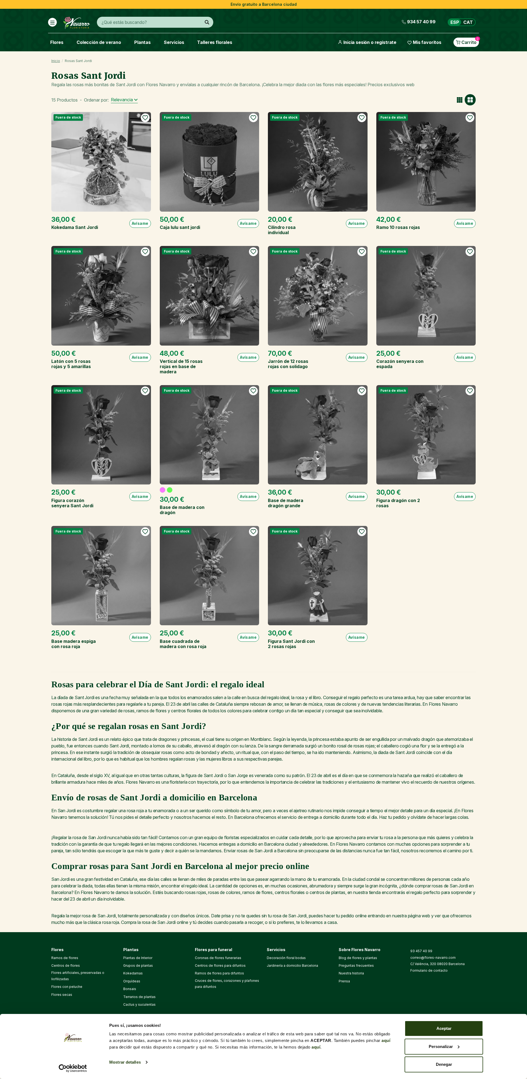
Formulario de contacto (429, 970)
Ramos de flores (64, 958)
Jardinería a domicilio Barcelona (292, 965)
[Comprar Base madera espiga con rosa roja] (101, 576)
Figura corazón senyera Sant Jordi (72, 503)
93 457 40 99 (421, 951)
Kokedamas (133, 973)
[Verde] (169, 490)
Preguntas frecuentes (356, 965)
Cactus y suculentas (139, 1004)
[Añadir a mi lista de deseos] (145, 117)
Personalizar (441, 1046)
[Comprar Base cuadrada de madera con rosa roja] (209, 576)
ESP (454, 22)
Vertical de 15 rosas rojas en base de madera (181, 366)
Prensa (344, 981)
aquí (386, 1040)
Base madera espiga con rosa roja (73, 643)
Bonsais (129, 989)
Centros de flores (65, 965)
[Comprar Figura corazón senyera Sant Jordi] (101, 435)
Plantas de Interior (137, 958)
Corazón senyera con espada (400, 363)
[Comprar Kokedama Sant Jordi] (101, 162)
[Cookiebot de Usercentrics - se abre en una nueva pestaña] (73, 1068)
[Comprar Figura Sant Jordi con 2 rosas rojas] (318, 576)
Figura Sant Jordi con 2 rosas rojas (291, 643)
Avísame (140, 223)
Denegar (444, 1064)
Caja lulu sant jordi (180, 227)
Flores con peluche (66, 987)
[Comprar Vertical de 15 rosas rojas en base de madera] (209, 296)
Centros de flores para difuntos (220, 965)
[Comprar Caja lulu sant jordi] (209, 162)
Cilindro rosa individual (282, 230)
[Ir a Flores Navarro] (76, 21)
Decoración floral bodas (286, 958)
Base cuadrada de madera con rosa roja (183, 643)
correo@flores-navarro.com (433, 957)
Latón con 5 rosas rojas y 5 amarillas (71, 363)
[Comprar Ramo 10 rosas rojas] (426, 162)
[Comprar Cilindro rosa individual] (318, 162)
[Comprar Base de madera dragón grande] (318, 435)
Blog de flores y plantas (358, 958)
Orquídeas (131, 981)
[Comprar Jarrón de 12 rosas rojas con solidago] (318, 296)
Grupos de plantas (138, 965)
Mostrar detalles (125, 1062)
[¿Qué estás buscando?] (207, 22)
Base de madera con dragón (182, 510)
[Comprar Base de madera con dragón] (209, 435)
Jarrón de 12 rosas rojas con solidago (288, 363)
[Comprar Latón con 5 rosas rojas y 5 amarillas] (101, 296)
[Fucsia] (162, 490)
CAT (468, 22)
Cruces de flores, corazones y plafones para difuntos (227, 984)
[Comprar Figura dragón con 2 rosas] (426, 435)
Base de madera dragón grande (285, 503)
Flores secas (61, 995)
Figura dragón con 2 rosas (398, 503)
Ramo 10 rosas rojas (398, 227)
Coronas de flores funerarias (218, 958)
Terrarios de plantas (139, 997)
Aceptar (444, 1028)
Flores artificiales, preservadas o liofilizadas (77, 976)
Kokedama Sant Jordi (74, 227)
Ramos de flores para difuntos (219, 973)
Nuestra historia (351, 973)
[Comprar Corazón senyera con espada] (426, 296)
